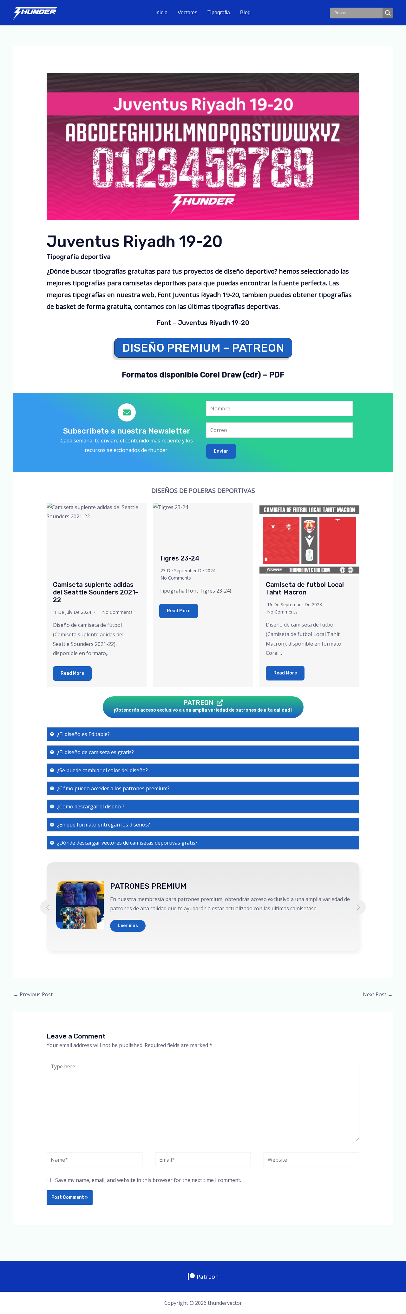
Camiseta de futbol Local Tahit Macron (305, 588)
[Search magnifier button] (388, 13)
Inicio (161, 12)
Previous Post (33, 994)
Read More (72, 673)
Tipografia (218, 12)
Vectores (187, 12)
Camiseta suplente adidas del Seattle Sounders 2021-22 (95, 592)
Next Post (378, 994)
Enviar (221, 451)
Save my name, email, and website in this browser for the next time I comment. (148, 1180)
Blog (245, 12)
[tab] (203, 734)
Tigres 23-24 (179, 558)
